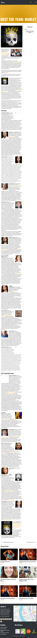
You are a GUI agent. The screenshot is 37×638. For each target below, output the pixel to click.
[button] (30, 2)
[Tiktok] (1, 621)
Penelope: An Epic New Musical (4, 631)
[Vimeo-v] (9, 619)
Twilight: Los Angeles (10, 393)
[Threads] (7, 619)
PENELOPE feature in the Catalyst (26, 598)
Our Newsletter (3, 634)
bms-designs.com (11, 499)
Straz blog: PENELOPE (5, 561)
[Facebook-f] (1, 619)
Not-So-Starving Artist (4, 632)
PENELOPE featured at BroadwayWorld (27, 561)
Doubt (2, 210)
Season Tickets (3, 628)
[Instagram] (5, 619)
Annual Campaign (3, 627)
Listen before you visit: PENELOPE (7, 598)
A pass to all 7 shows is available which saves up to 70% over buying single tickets (17, 526)
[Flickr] (11, 619)
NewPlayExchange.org (7, 519)
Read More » (2, 564)
